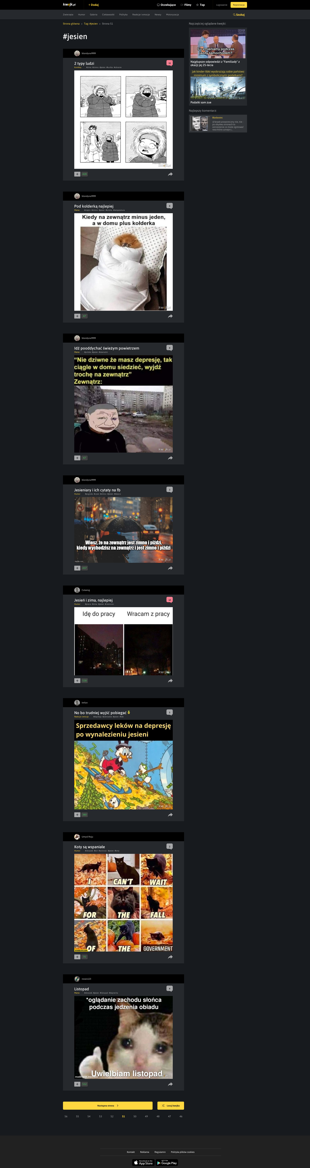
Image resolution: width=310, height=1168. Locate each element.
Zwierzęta (68, 14)
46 (181, 1116)
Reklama (144, 1152)
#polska (87, 352)
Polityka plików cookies (183, 1152)
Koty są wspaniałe (89, 847)
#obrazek (89, 851)
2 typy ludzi (84, 63)
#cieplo (87, 210)
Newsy (158, 14)
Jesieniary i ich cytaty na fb (97, 490)
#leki (122, 717)
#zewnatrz (103, 352)
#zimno (95, 67)
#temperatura (119, 210)
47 (169, 1116)
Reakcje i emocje (141, 14)
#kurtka (109, 67)
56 (66, 1116)
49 (146, 1116)
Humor (81, 14)
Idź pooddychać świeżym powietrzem (106, 348)
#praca (88, 604)
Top (202, 4)
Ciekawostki (108, 14)
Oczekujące (168, 4)
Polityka (123, 14)
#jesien (102, 67)
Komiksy (77, 67)
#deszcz (117, 494)
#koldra (109, 210)
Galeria (93, 14)
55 (77, 1116)
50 (135, 1116)
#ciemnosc (109, 604)
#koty (117, 851)
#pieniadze (107, 717)
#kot (96, 851)
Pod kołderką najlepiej (94, 206)
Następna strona (106, 1105)
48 (158, 1116)
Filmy (187, 4)
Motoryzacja (172, 14)
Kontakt (131, 1152)
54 (89, 1116)
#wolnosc (103, 851)
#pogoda (89, 494)
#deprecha (113, 993)
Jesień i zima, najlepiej (93, 600)
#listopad (104, 993)
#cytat (96, 494)
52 (112, 1116)
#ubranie (117, 67)
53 (100, 1116)
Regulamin (160, 1152)
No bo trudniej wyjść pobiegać (101, 713)
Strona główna (71, 23)
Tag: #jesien (91, 23)
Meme (76, 210)
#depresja (97, 717)
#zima (88, 67)
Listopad (81, 989)
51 (123, 1116)
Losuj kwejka (173, 1105)
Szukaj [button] (240, 14)
